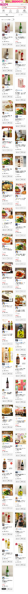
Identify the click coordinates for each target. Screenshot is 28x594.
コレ (5, 44)
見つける (10, 11)
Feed (3, 11)
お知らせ (17, 11)
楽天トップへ (24, 4)
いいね (10, 44)
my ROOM (24, 11)
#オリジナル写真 (5, 366)
